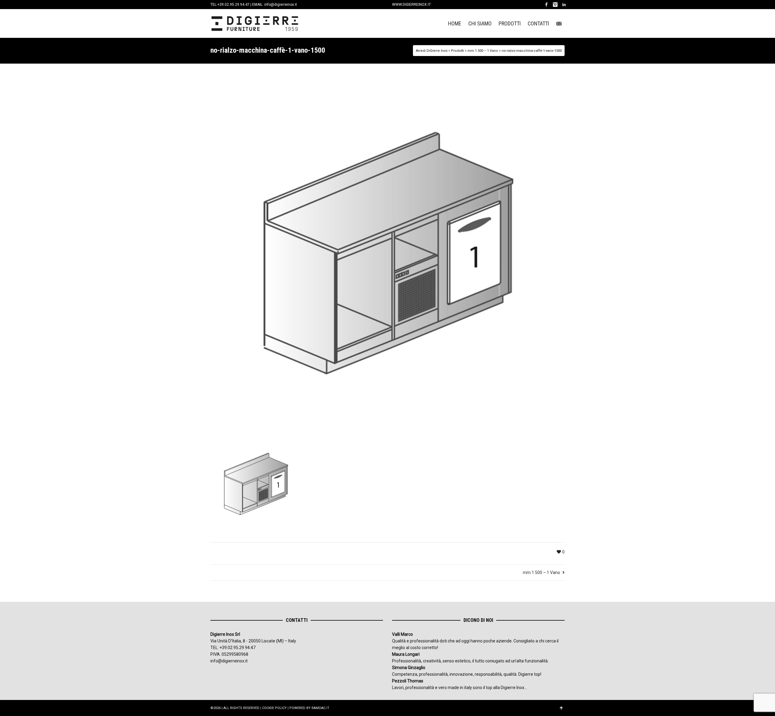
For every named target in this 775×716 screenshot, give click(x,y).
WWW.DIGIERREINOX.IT (411, 4)
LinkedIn (564, 4)
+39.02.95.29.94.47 (233, 4)
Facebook (546, 4)
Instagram (555, 4)
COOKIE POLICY (274, 708)
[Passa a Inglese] (559, 23)
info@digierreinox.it (280, 4)
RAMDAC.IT (320, 708)
